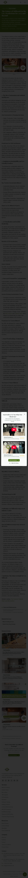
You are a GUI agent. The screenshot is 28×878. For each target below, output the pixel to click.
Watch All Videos (15, 463)
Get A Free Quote (13, 460)
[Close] (24, 414)
